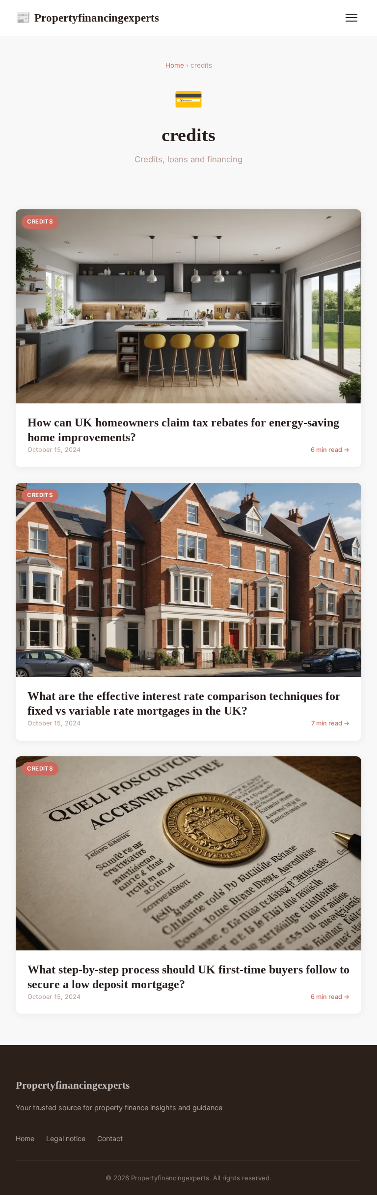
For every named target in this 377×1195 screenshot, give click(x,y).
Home (174, 65)
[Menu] (351, 17)
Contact (110, 1138)
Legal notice (65, 1138)
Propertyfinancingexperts (87, 17)
